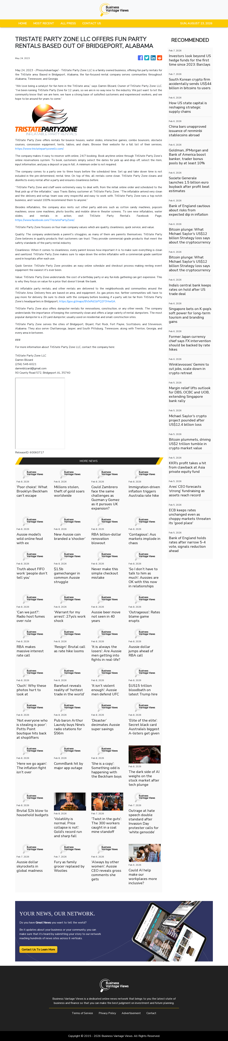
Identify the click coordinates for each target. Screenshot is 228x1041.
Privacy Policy (107, 1013)
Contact (151, 1013)
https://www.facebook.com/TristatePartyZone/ (44, 220)
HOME (22, 23)
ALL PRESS (68, 23)
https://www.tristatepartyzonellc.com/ (39, 149)
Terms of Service (82, 1013)
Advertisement (131, 1013)
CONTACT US (91, 23)
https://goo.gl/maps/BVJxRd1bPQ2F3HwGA (87, 301)
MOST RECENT (43, 23)
